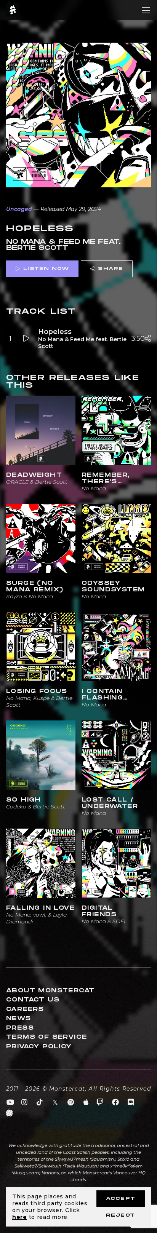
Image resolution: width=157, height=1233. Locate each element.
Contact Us (32, 1000)
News (18, 1018)
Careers (25, 1009)
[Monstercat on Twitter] (55, 1102)
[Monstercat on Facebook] (115, 1102)
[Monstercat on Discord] (131, 1102)
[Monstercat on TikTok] (39, 1102)
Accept (120, 1198)
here (19, 1217)
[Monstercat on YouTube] (10, 1102)
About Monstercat (50, 990)
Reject (120, 1215)
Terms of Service (46, 1037)
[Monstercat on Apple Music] (86, 1102)
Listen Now (46, 269)
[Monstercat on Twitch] (100, 1102)
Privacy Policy (39, 1046)
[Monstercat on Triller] (9, 1113)
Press (20, 1028)
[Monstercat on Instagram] (24, 1102)
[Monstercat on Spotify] (70, 1102)
